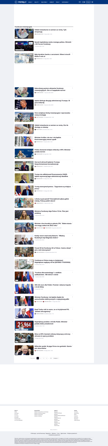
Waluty (36, 2)
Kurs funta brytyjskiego (18, 420)
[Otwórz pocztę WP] (80, 2)
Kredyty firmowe (57, 423)
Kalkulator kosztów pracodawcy (39, 413)
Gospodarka (65, 2)
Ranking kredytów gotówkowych (59, 415)
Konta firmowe (56, 425)
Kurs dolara (16, 417)
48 (50, 358)
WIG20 (75, 414)
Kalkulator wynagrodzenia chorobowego (41, 411)
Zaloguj (88, 2)
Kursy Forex (76, 417)
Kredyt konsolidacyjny (58, 413)
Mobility (52, 2)
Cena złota (76, 411)
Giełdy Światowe (77, 420)
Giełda (30, 2)
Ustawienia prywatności (54, 435)
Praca (57, 2)
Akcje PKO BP (76, 413)
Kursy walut (16, 413)
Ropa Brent (76, 418)
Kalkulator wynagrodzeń (38, 414)
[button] (83, 2)
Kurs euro (16, 414)
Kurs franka (16, 416)
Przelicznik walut (17, 418)
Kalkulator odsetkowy (38, 416)
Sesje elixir (76, 416)
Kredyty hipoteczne (57, 418)
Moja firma (44, 2)
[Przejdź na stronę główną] (16, 3)
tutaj (38, 443)
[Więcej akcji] (72, 29)
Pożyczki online (57, 420)
